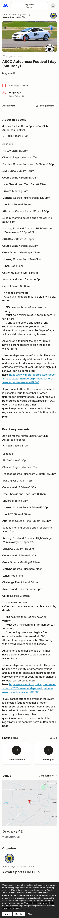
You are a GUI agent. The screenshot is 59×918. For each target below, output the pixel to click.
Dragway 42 (8, 73)
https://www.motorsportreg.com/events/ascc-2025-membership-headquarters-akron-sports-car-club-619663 (29, 378)
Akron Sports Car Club (14, 17)
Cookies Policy (30, 903)
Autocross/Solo (9, 14)
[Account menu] (53, 5)
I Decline (19, 914)
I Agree (6, 914)
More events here (48, 776)
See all (53, 738)
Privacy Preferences (11, 908)
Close (30, 914)
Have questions (46, 105)
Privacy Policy (48, 903)
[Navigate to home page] (5, 6)
